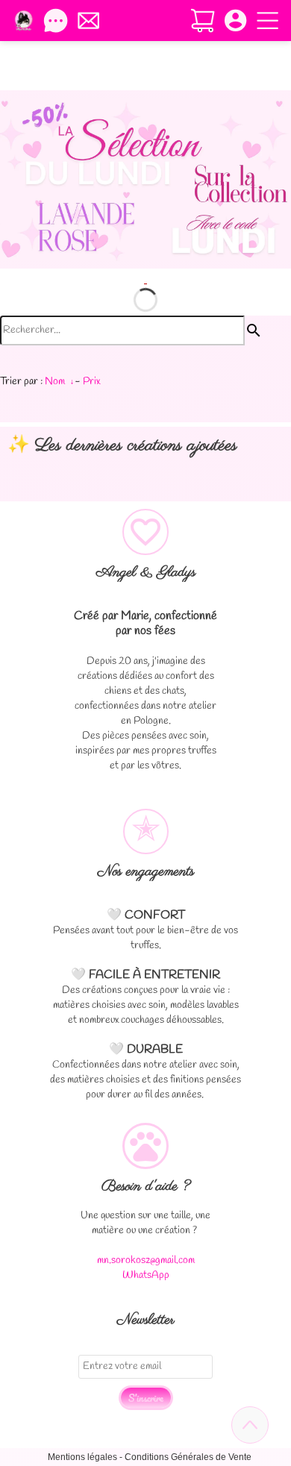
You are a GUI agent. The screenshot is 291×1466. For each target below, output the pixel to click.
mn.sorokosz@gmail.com (146, 1260)
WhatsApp (145, 1275)
